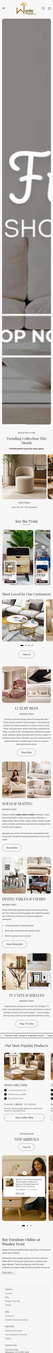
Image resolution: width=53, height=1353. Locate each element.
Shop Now (10, 581)
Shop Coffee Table (24, 1117)
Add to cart (20, 1193)
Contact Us (9, 1316)
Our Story (8, 1293)
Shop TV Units (26, 1023)
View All (26, 654)
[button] (21, 645)
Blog (7, 1297)
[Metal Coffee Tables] (26, 222)
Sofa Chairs (24, 502)
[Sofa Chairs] (24, 476)
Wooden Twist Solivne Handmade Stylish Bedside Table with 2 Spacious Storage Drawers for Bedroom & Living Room (29, 1182)
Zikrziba (8, 1305)
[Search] (43, 8)
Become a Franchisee (13, 1331)
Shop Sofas (11, 847)
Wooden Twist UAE (12, 1301)
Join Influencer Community (16, 1334)
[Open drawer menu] (4, 8)
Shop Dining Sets (14, 944)
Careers (8, 1338)
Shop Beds (26, 752)
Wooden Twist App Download (16, 1320)
